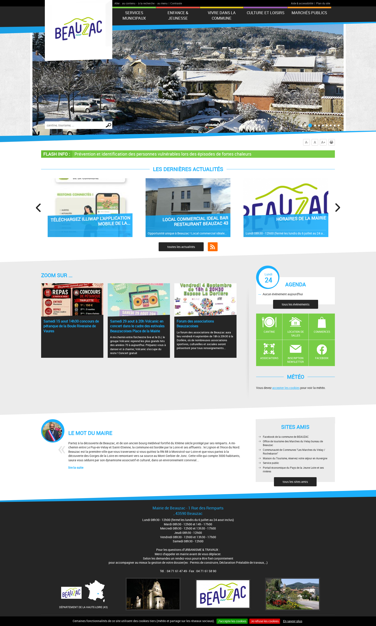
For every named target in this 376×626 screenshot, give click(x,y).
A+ (323, 142)
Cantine (269, 331)
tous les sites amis (295, 482)
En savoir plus (292, 621)
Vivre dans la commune (222, 15)
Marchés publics (309, 12)
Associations (269, 358)
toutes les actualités (181, 247)
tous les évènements (295, 304)
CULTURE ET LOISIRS (265, 12)
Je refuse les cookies (265, 621)
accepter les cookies (286, 388)
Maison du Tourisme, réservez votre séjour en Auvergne (295, 458)
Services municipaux (134, 15)
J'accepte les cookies (232, 621)
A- (306, 142)
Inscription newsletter (295, 359)
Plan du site (323, 3)
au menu (162, 3)
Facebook (322, 358)
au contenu (128, 3)
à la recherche (146, 3)
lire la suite (75, 467)
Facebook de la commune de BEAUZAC (286, 436)
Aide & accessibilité (302, 3)
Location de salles (295, 333)
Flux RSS (213, 246)
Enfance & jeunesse (178, 15)
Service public (271, 463)
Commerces (322, 331)
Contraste (176, 3)
